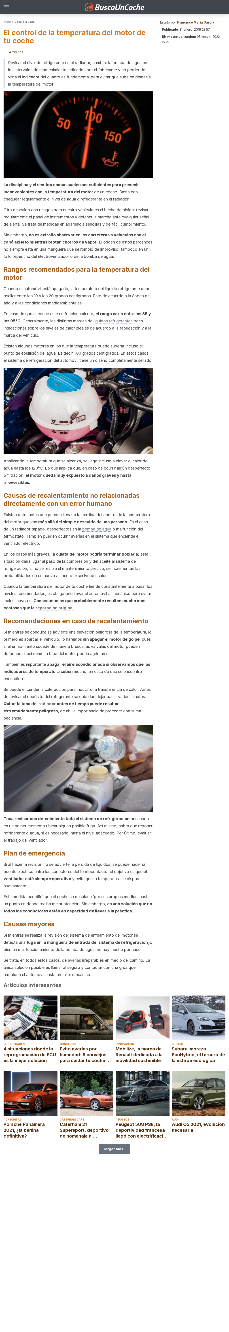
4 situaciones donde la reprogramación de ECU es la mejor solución (30, 1054)
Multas (8, 22)
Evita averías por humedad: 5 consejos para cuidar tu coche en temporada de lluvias (86, 1054)
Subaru (177, 1044)
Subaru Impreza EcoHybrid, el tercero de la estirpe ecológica (198, 1054)
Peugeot (122, 1119)
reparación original (55, 608)
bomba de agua (96, 529)
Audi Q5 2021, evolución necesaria (198, 1127)
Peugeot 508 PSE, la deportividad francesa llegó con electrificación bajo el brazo (142, 1130)
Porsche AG (13, 1119)
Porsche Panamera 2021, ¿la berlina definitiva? (24, 1130)
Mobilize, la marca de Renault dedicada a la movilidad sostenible (139, 1054)
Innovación (125, 1044)
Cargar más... (114, 1149)
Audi (175, 1119)
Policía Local (26, 22)
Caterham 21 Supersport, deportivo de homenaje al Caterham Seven (84, 1130)
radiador (47, 703)
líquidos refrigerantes (112, 321)
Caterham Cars (72, 1119)
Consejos (68, 1044)
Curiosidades (14, 1044)
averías (74, 960)
